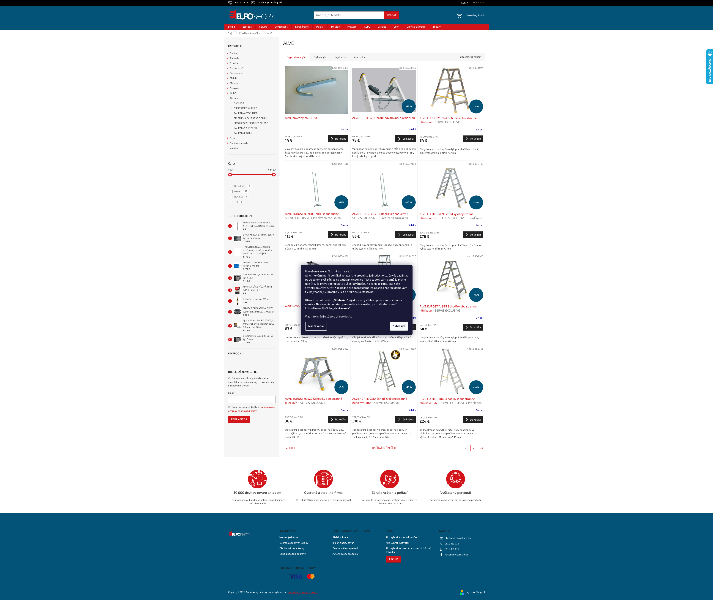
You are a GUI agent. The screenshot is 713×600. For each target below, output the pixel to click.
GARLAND (239, 103)
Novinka (240, 197)
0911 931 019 (452, 544)
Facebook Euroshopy (456, 555)
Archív (393, 559)
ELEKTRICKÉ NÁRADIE (245, 108)
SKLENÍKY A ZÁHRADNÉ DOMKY (250, 118)
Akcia (240, 191)
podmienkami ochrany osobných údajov (251, 409)
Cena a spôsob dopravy (292, 554)
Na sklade (242, 186)
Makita (233, 78)
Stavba (234, 63)
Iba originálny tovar (343, 543)
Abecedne (360, 57)
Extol (232, 138)
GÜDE (233, 93)
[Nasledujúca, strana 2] (473, 448)
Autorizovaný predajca (345, 554)
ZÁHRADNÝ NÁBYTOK (245, 128)
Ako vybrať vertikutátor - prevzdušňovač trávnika (408, 550)
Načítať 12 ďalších (384, 447)
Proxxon (234, 88)
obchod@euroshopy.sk (458, 538)
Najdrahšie (341, 57)
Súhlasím (399, 326)
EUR (463, 2)
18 (481, 448)
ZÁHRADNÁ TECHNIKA (245, 113)
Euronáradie (236, 73)
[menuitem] (231, 27)
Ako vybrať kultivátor (397, 543)
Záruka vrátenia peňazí (345, 548)
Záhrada (234, 58)
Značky (234, 148)
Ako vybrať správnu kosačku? (402, 537)
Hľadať (391, 15)
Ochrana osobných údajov (293, 543)
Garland (234, 98)
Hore (292, 447)
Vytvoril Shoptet (476, 592)
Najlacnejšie (320, 57)
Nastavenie (316, 326)
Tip (238, 202)
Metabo (234, 83)
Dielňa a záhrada (239, 143)
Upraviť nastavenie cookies (303, 592)
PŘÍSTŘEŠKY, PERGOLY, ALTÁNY (251, 123)
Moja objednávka (288, 537)
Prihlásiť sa (239, 419)
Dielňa (233, 53)
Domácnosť (236, 68)
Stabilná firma (340, 537)
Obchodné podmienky (291, 548)
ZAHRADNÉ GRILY (243, 133)
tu (350, 317)
